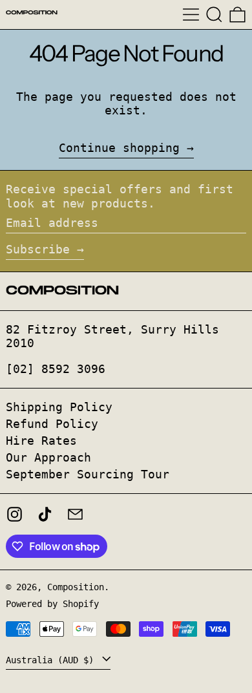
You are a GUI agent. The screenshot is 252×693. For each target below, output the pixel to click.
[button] (214, 14)
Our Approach (48, 457)
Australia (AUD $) (52, 660)
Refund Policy (52, 424)
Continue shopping (119, 148)
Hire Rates (41, 440)
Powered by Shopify (52, 604)
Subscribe (38, 249)
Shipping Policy (59, 407)
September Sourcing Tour (87, 474)
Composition (75, 587)
